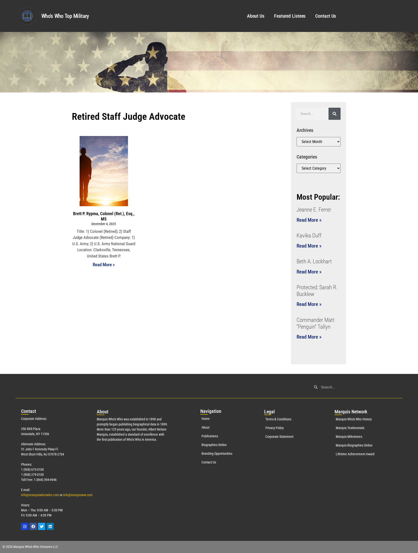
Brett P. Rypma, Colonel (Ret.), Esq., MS (103, 216)
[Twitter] (41, 526)
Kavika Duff (309, 235)
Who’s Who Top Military (65, 16)
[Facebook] (33, 526)
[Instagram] (24, 526)
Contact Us (325, 16)
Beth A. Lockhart (314, 261)
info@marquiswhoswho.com (40, 495)
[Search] (334, 114)
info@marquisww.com (78, 495)
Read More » (104, 264)
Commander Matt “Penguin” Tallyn (316, 323)
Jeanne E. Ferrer (314, 209)
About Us (255, 16)
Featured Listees (290, 16)
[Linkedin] (50, 526)
